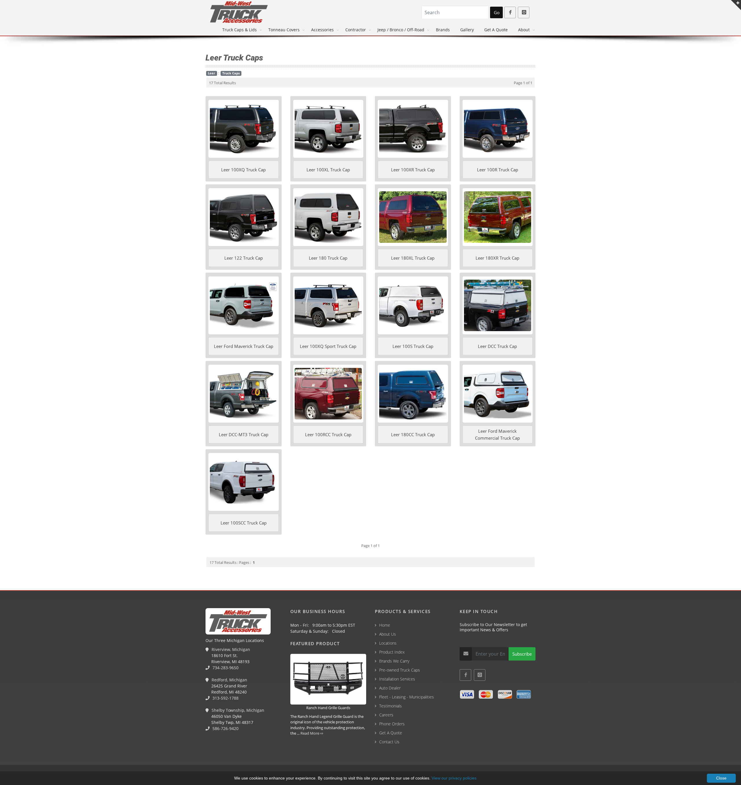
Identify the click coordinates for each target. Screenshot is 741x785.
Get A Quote (496, 29)
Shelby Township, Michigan (237, 710)
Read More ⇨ (311, 733)
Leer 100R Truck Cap (497, 170)
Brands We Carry (394, 661)
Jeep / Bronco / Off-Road (400, 29)
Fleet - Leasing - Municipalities (406, 697)
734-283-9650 (225, 667)
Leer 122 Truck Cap (243, 258)
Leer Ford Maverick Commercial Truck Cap (497, 434)
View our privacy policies (454, 778)
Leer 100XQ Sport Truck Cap (328, 346)
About (524, 29)
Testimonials (390, 706)
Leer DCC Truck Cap (497, 346)
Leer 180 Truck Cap (328, 258)
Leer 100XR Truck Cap (413, 170)
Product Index (392, 652)
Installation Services (397, 679)
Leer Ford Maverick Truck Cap (243, 346)
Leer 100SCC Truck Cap (244, 523)
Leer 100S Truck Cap (412, 346)
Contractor (355, 29)
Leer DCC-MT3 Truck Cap (243, 434)
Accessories (322, 29)
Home (384, 625)
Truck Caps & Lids (239, 29)
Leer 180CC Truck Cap (413, 434)
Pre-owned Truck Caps (399, 670)
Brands (443, 29)
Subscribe (522, 654)
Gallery (467, 29)
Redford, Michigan (228, 680)
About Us (387, 634)
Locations (388, 643)
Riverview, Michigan (230, 649)
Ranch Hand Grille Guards (328, 707)
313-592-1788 (225, 698)
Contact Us (389, 741)
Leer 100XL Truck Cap (328, 170)
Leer (211, 73)
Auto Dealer (390, 688)
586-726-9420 (225, 728)
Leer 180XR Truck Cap (497, 258)
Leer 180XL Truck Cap (412, 258)
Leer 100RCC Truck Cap (328, 434)
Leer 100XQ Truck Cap (243, 170)
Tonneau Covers (284, 29)
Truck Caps (231, 73)
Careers (386, 715)
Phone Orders (392, 724)
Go (497, 12)
